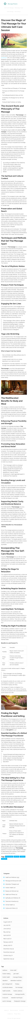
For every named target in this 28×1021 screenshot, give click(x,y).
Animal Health (10, 904)
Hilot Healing (17, 11)
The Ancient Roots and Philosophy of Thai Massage (14, 88)
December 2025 (8, 948)
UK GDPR (21, 1010)
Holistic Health (10, 887)
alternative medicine (16, 980)
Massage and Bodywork (13, 880)
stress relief (13, 970)
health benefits (6, 991)
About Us (6, 1010)
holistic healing (6, 973)
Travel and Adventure (11, 901)
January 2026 (7, 945)
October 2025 (8, 955)
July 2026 (6, 925)
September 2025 (8, 959)
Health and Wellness (12, 877)
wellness (22, 856)
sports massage (6, 1001)
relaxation (4, 858)
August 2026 (7, 922)
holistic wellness (17, 991)
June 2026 (7, 928)
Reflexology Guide (19, 7)
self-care (16, 856)
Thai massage (9, 856)
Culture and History (11, 908)
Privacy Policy (17, 1013)
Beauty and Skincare (11, 891)
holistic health (6, 977)
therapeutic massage (19, 1001)
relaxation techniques (16, 997)
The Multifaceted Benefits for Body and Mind (12, 95)
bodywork (5, 997)
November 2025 (9, 952)
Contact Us (10, 1013)
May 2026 (6, 932)
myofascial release (7, 987)
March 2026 (7, 938)
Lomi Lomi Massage (9, 7)
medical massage (7, 994)
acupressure (4, 57)
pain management (7, 984)
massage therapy (17, 977)
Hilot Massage (10, 11)
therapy (17, 984)
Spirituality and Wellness (12, 898)
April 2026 (7, 935)
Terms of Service (14, 1010)
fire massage (19, 987)
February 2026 (8, 942)
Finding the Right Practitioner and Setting (11, 102)
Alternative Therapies (12, 884)
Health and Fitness (11, 894)
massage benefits (20, 994)
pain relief (16, 973)
